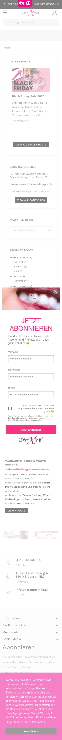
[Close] (56, 291)
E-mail (11, 387)
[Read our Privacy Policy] (52, 416)
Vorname (13, 351)
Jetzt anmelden (31, 429)
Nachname (14, 369)
